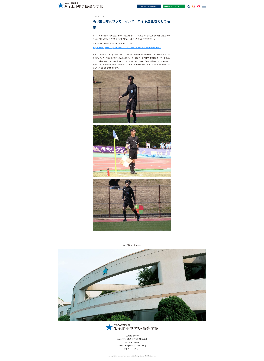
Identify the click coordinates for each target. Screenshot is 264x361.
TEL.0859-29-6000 (132, 336)
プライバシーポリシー (132, 349)
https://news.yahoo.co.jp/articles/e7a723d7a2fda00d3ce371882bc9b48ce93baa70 (127, 47)
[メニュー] (204, 6)
